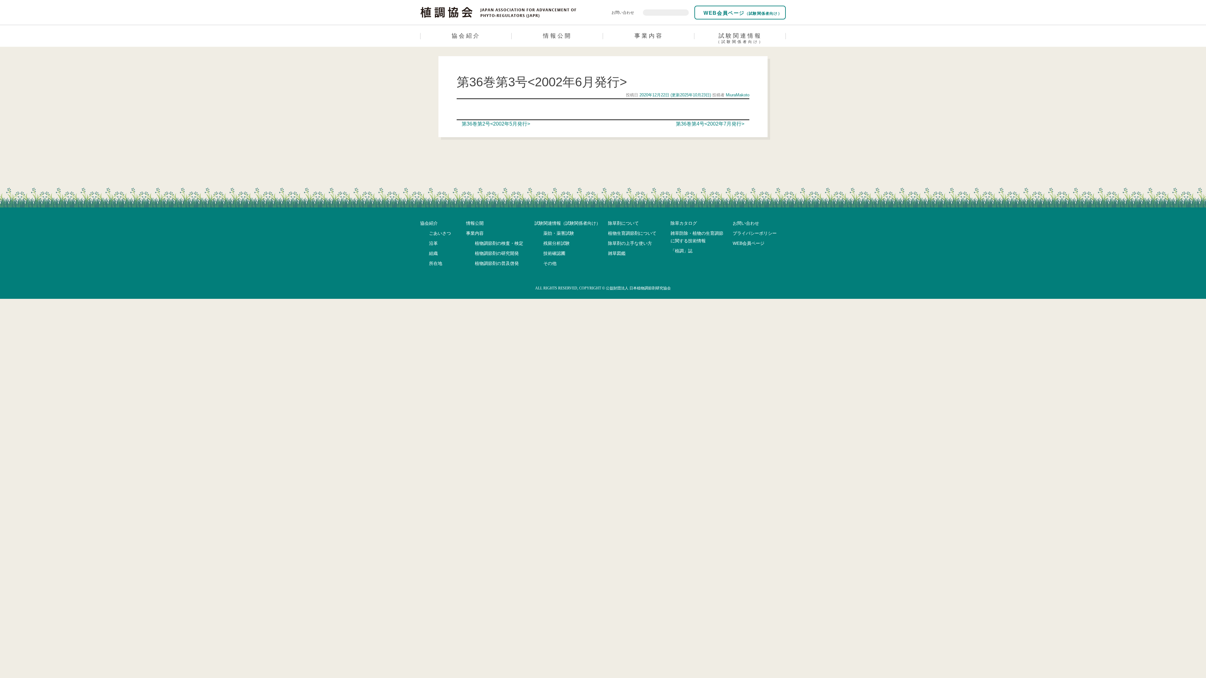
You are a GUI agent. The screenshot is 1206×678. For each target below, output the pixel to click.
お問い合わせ (622, 12)
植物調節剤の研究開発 (497, 253)
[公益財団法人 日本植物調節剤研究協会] (498, 11)
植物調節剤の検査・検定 (499, 243)
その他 (550, 263)
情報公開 (557, 36)
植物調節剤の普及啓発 (497, 263)
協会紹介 (466, 36)
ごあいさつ (440, 233)
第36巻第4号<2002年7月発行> (711, 123)
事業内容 (648, 36)
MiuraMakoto (737, 95)
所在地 (435, 263)
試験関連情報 (740, 38)
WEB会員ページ (742, 13)
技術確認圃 (554, 253)
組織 (433, 253)
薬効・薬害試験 (558, 233)
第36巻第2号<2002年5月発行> (495, 123)
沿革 (433, 243)
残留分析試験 (556, 243)
